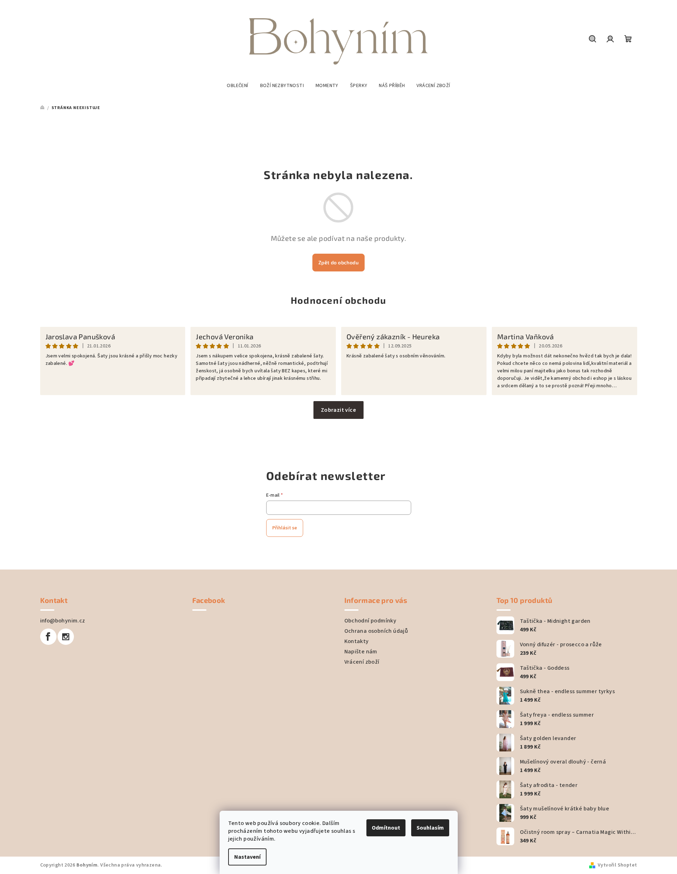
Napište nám (360, 652)
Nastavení (247, 857)
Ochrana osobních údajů (376, 631)
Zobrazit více (338, 410)
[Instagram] (66, 636)
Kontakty (356, 641)
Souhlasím (430, 828)
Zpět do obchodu (338, 262)
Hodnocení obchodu (338, 300)
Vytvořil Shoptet (617, 865)
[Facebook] (48, 636)
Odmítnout (386, 828)
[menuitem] (237, 85)
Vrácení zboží (362, 662)
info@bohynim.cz (62, 621)
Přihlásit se (284, 528)
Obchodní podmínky (370, 621)
